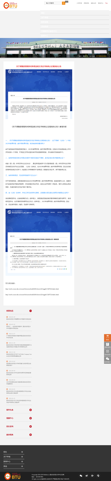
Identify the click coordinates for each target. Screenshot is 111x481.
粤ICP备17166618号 (63, 479)
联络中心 (100, 3)
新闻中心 (44, 36)
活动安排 (44, 27)
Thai (106, 3)
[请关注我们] (81, 475)
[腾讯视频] (92, 475)
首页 (43, 8)
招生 (43, 13)
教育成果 (44, 22)
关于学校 (44, 17)
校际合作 (93, 3)
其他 (5, 466)
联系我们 (107, 362)
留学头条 (92, 56)
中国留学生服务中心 (49, 31)
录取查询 (86, 3)
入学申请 (79, 3)
